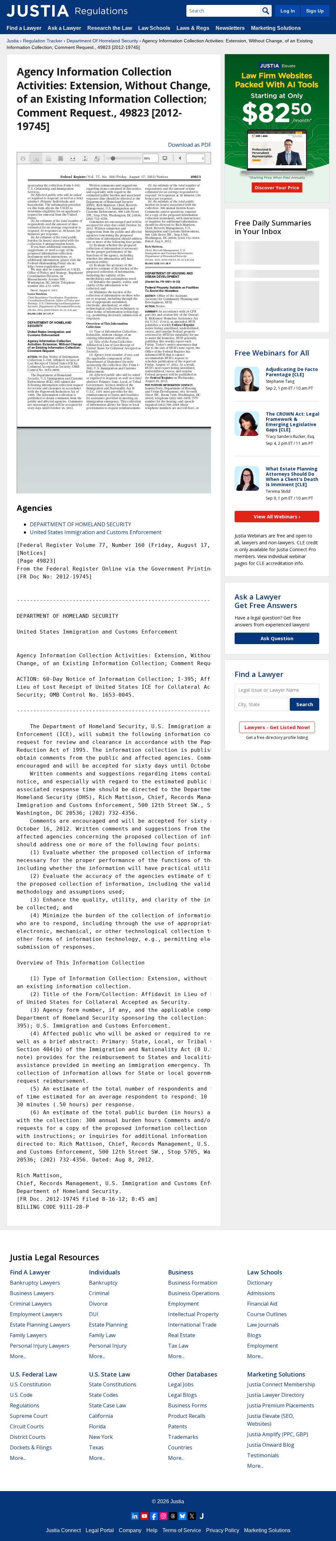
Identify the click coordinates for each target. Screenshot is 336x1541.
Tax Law (178, 1345)
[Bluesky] (182, 1516)
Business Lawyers (32, 1293)
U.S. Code (21, 1395)
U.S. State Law (109, 1374)
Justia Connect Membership (281, 1384)
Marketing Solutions (276, 28)
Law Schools (154, 28)
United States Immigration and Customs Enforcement (95, 532)
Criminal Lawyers (31, 1303)
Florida (97, 1426)
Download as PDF (189, 144)
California (101, 1416)
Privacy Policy (222, 1530)
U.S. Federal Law (33, 1374)
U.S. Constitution (30, 1384)
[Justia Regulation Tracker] (38, 11)
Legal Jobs (181, 1384)
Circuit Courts (27, 1426)
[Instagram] (163, 1516)
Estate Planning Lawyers (40, 1324)
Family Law (102, 1335)
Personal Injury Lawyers (39, 1345)
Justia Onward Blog (270, 1444)
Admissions (261, 1293)
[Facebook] (154, 1516)
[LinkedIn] (135, 1516)
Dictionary (259, 1282)
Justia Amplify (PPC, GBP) (277, 1434)
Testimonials (263, 1455)
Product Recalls (186, 1416)
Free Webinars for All (272, 352)
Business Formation (192, 1282)
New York (101, 1437)
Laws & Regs (193, 28)
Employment (183, 1303)
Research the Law (109, 28)
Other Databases (192, 1374)
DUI (93, 1314)
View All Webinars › (277, 516)
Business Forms (187, 1405)
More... (18, 1356)
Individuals (104, 1272)
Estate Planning (108, 1324)
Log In (288, 10)
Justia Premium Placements (280, 1405)
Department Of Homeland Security (102, 40)
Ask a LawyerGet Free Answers (266, 601)
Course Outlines (267, 1314)
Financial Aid (262, 1303)
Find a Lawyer (24, 28)
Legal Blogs (182, 1395)
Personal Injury (108, 1345)
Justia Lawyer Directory (275, 1395)
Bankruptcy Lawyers (35, 1282)
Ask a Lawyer (65, 28)
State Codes (103, 1395)
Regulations (24, 1405)
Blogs (254, 1335)
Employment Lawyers (36, 1314)
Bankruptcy (103, 1282)
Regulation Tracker (42, 40)
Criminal (99, 1293)
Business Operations (194, 1293)
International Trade (192, 1324)
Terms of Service (181, 1530)
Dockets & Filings (31, 1447)
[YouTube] (144, 1516)
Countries (180, 1447)
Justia (13, 40)
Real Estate (181, 1335)
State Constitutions (112, 1384)
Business (180, 1272)
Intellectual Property (193, 1314)
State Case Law (107, 1405)
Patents (177, 1426)
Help (152, 1530)
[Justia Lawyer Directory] (201, 1516)
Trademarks (183, 1437)
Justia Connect (63, 1530)
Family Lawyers (28, 1335)
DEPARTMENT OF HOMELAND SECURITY (80, 524)
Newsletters (230, 28)
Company (130, 1530)
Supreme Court (29, 1416)
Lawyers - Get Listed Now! (277, 727)
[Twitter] (192, 1516)
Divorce (98, 1303)
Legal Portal (100, 1530)
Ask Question (277, 638)
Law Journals (263, 1324)
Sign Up (315, 10)
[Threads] (173, 1516)
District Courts (28, 1437)
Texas (96, 1447)
